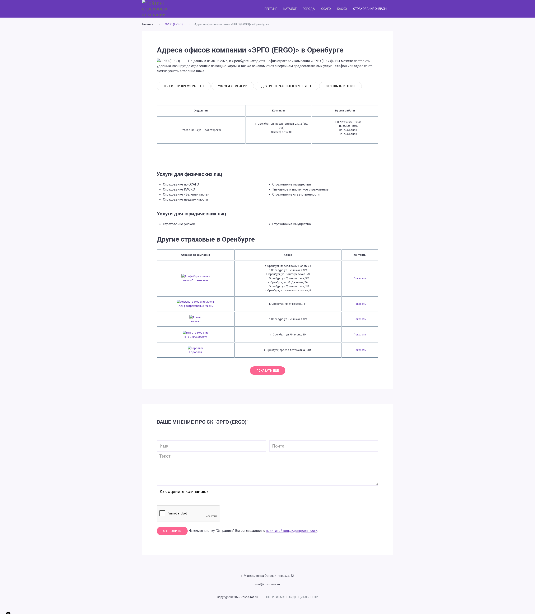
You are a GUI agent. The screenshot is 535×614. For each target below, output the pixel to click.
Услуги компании (232, 86)
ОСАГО (326, 8)
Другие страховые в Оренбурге (286, 86)
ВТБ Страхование (196, 336)
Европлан (195, 352)
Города (309, 8)
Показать (360, 278)
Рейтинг (271, 8)
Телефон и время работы (183, 86)
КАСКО (342, 8)
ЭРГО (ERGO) (174, 24)
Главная (147, 24)
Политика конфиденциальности (292, 597)
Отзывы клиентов (340, 86)
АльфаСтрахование (195, 280)
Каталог (290, 8)
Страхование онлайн (370, 8)
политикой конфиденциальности (291, 531)
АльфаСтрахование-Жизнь (195, 305)
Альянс (195, 321)
